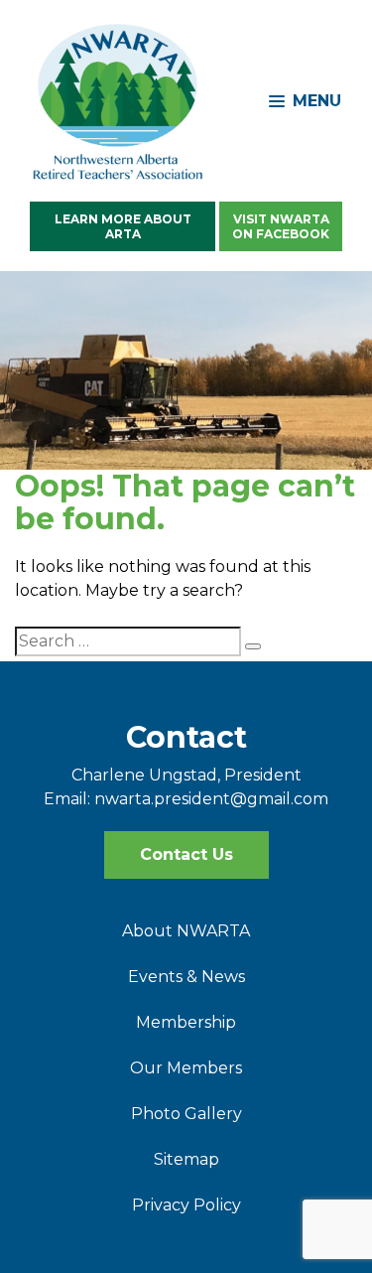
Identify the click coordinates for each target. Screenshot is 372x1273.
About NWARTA (186, 930)
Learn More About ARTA (123, 226)
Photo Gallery (186, 1113)
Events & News (186, 976)
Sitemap (186, 1159)
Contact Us (186, 854)
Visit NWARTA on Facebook (280, 226)
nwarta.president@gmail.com (211, 798)
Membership (186, 1022)
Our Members (186, 1068)
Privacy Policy (186, 1205)
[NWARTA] (119, 101)
